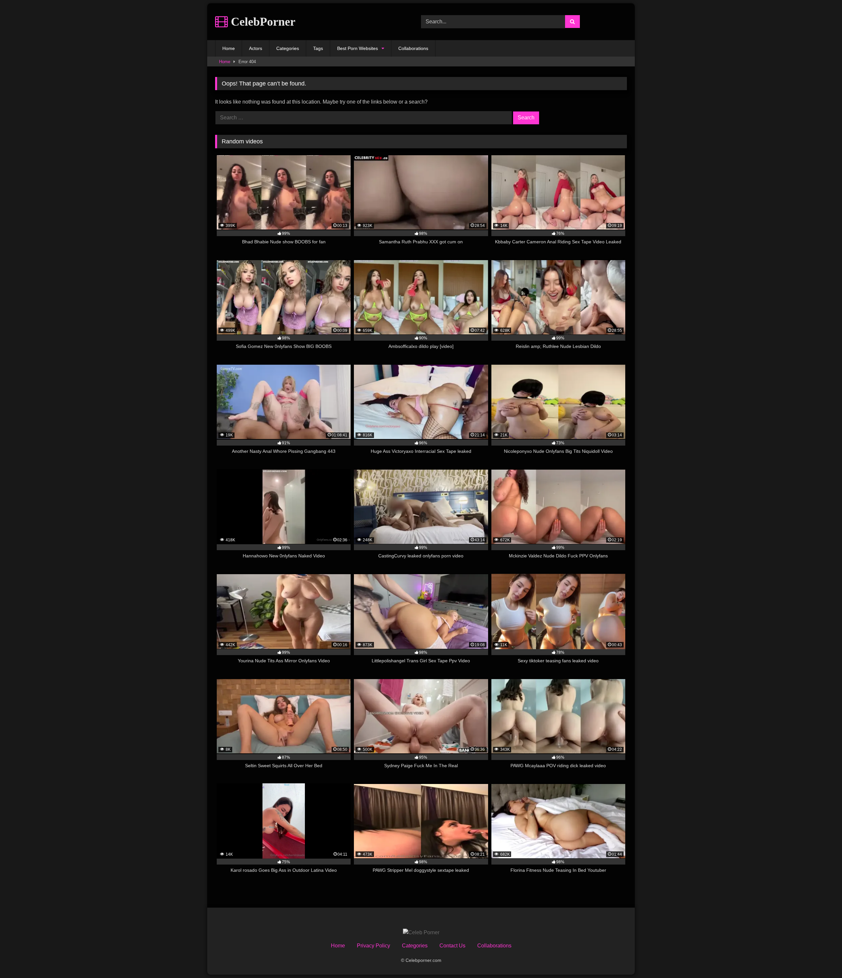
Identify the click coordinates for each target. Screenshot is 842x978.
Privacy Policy (373, 945)
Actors (255, 48)
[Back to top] (821, 958)
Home (228, 48)
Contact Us (452, 945)
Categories (287, 48)
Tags (318, 48)
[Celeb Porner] (421, 933)
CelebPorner (261, 21)
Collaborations (413, 48)
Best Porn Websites (357, 48)
